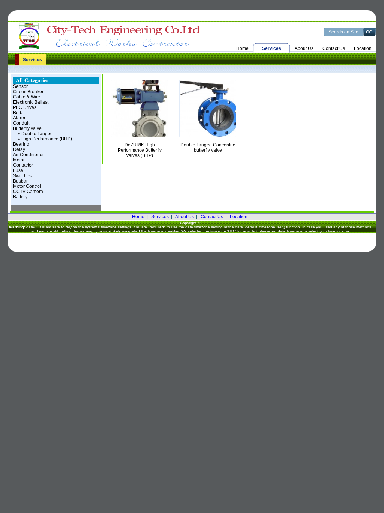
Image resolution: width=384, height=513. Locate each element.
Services (160, 216)
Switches (22, 175)
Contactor (23, 165)
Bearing (21, 144)
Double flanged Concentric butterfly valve (207, 147)
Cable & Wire (26, 97)
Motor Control (27, 186)
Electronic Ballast (30, 102)
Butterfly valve (27, 128)
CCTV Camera (28, 191)
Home (242, 48)
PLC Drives (24, 107)
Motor (19, 160)
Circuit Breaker (28, 91)
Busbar (20, 181)
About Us (304, 48)
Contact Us (333, 48)
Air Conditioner (28, 154)
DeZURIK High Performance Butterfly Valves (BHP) (140, 150)
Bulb (17, 112)
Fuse (18, 170)
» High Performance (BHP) (42, 139)
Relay (19, 149)
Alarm (19, 118)
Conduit (21, 123)
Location (363, 48)
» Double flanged (33, 133)
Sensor (20, 86)
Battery (20, 196)
